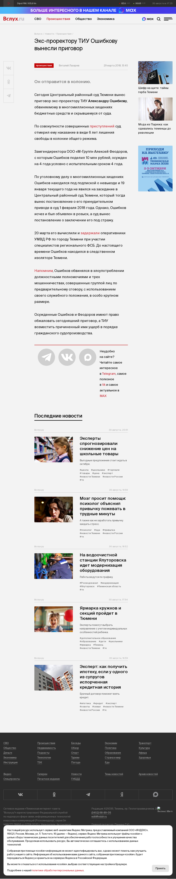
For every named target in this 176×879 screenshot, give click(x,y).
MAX (103, 396)
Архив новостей (148, 774)
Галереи (42, 774)
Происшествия (58, 19)
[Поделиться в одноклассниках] (9, 82)
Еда (107, 762)
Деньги (7, 752)
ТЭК (39, 762)
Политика (110, 748)
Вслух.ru (13, 19)
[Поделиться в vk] (9, 68)
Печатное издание (48, 779)
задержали (90, 233)
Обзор (75, 748)
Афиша (143, 752)
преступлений (102, 126)
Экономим (111, 743)
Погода (75, 762)
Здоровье (145, 757)
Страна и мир (113, 757)
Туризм (75, 757)
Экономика (105, 19)
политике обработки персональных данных (58, 870)
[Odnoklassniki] (54, 795)
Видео (7, 774)
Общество (83, 19)
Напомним (43, 271)
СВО (37, 19)
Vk (104, 384)
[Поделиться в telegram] (9, 96)
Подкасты (43, 752)
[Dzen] (122, 795)
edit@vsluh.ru (99, 816)
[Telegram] (88, 795)
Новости (49, 34)
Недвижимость (46, 748)
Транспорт (145, 743)
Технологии (44, 757)
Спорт (75, 752)
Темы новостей (114, 774)
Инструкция (10, 762)
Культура (144, 748)
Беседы (76, 743)
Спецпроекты (11, 779)
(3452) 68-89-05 (101, 812)
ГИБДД (75, 779)
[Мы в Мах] (147, 19)
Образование (113, 752)
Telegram (109, 373)
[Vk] (20, 795)
